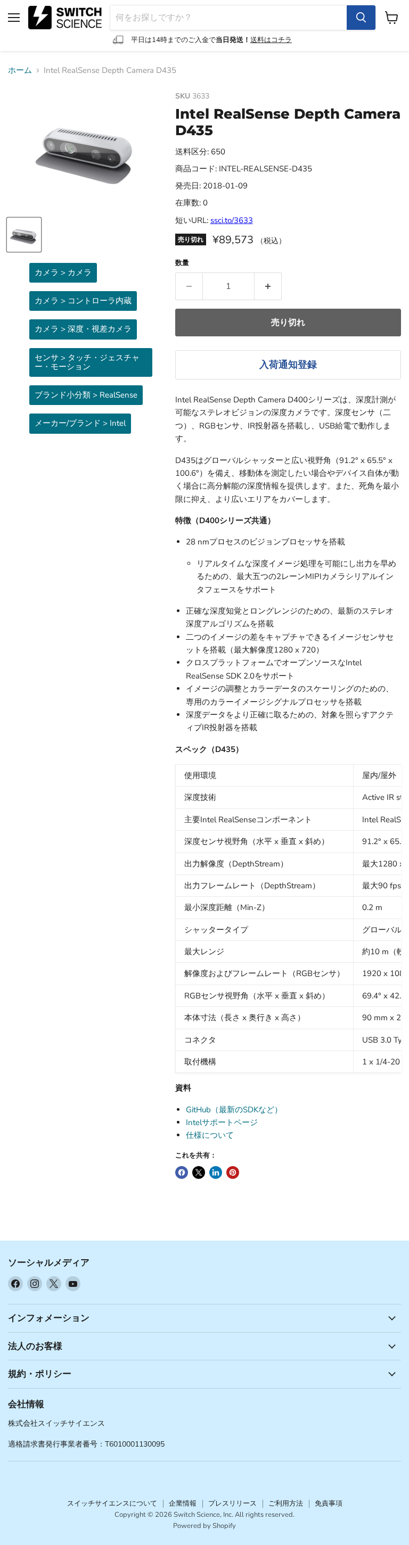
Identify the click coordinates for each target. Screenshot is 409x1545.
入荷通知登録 (288, 364)
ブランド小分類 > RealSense (86, 395)
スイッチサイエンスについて (112, 1503)
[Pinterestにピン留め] (232, 1172)
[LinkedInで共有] (215, 1172)
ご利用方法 (285, 1503)
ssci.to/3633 (231, 220)
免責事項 (328, 1503)
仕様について (210, 1135)
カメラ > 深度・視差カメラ (83, 329)
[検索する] (361, 17)
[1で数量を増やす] (268, 286)
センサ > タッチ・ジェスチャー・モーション (87, 362)
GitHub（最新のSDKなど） (234, 1109)
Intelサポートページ (222, 1122)
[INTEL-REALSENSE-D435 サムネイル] (24, 235)
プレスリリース (232, 1503)
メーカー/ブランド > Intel (80, 423)
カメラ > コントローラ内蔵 (83, 300)
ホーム (20, 70)
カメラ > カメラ (63, 272)
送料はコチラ (271, 40)
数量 (182, 263)
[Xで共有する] (198, 1172)
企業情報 (183, 1503)
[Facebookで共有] (181, 1172)
